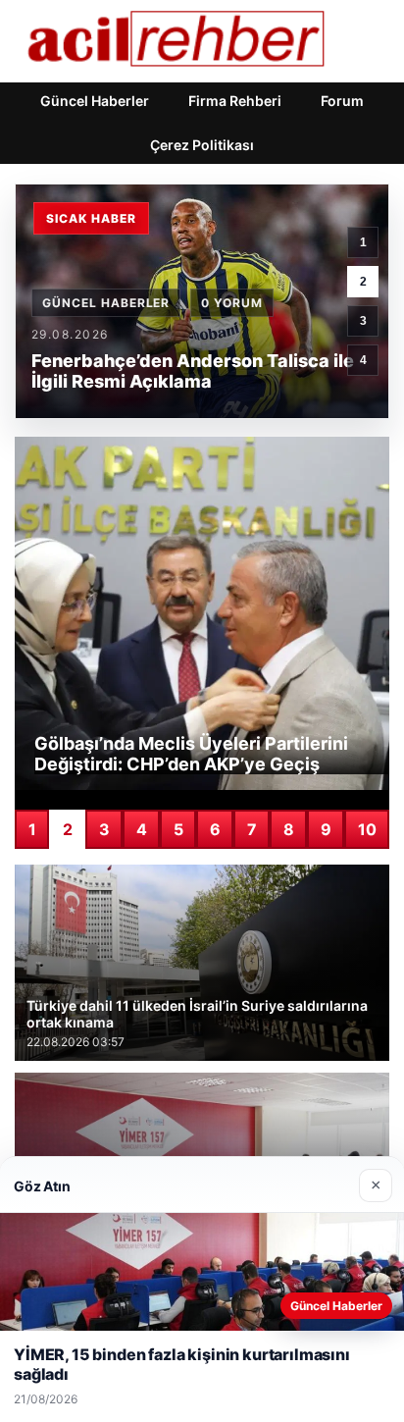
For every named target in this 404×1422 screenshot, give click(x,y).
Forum (342, 100)
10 (367, 829)
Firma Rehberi (234, 100)
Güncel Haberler (94, 100)
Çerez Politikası (202, 144)
